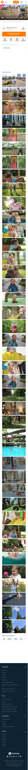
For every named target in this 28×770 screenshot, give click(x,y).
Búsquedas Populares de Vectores (10, 706)
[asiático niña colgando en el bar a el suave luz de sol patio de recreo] (13, 435)
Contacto (4, 721)
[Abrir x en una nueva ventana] (17, 755)
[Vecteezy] (2, 2)
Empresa (4, 677)
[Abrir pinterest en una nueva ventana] (13, 755)
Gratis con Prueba (14, 34)
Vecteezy (4, 672)
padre (15, 638)
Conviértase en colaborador (8, 726)
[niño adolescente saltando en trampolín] (13, 598)
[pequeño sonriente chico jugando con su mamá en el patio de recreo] (13, 353)
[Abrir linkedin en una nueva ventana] (11, 755)
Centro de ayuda (6, 718)
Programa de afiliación (7, 703)
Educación (4, 679)
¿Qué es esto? (15, 44)
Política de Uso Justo (13, 765)
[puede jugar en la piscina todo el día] (13, 558)
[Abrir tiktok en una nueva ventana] (15, 755)
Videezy (4, 674)
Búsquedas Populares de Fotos (9, 708)
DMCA (3, 701)
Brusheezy (4, 669)
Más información (6, 47)
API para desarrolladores (8, 681)
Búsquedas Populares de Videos (9, 710)
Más (3, 746)
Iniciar (21, 2)
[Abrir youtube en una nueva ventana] (20, 755)
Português (4, 738)
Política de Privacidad (17, 764)
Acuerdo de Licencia (6, 698)
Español (4, 736)
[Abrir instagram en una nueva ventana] (9, 755)
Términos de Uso (8, 764)
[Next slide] (22, 638)
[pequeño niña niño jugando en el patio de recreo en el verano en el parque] (13, 79)
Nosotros (4, 723)
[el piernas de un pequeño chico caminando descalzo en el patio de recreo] (13, 298)
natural (9, 638)
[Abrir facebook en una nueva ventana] (7, 755)
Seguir (23, 29)
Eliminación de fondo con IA (8, 688)
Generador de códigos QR (8, 690)
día (4, 638)
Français (4, 743)
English (4, 734)
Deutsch (4, 741)
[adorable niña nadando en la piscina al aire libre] (13, 449)
